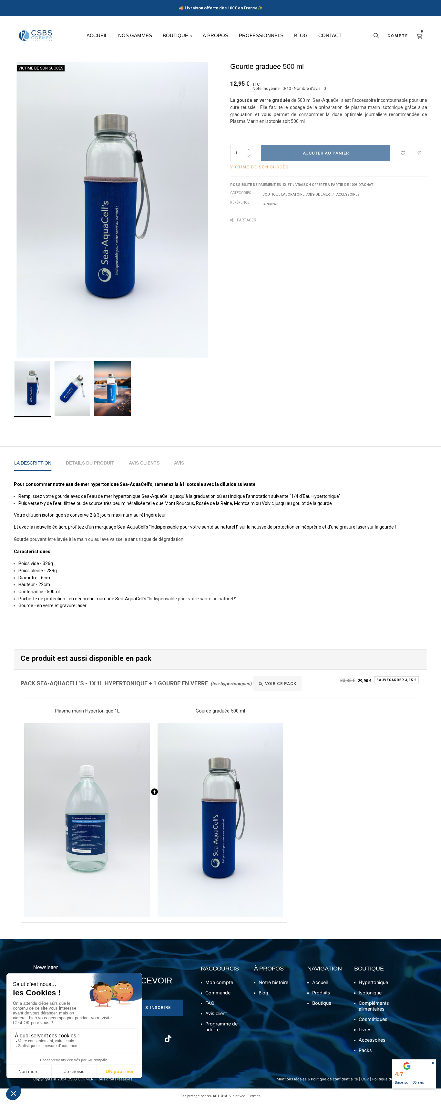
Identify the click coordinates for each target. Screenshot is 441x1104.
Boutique (321, 1003)
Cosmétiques (373, 1019)
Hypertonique (373, 982)
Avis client (216, 1013)
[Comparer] (419, 153)
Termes (254, 1096)
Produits (321, 992)
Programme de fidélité (221, 1026)
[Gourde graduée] (220, 820)
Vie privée (237, 1096)
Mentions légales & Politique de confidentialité (317, 1079)
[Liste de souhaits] (403, 153)
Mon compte (219, 982)
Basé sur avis (409, 1082)
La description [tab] (32, 463)
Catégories (240, 193)
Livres (365, 1029)
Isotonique (370, 992)
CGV (365, 1079)
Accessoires (348, 194)
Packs (365, 1050)
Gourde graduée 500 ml (220, 711)
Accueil (320, 982)
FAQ (209, 1003)
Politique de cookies (390, 1079)
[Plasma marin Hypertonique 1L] (87, 820)
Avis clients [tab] (144, 463)
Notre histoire (273, 982)
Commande (218, 992)
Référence (239, 202)
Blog (263, 992)
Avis (179, 463)
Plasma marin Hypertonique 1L (87, 711)
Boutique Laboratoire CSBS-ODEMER (296, 194)
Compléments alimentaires (374, 1006)
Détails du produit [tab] (90, 463)
